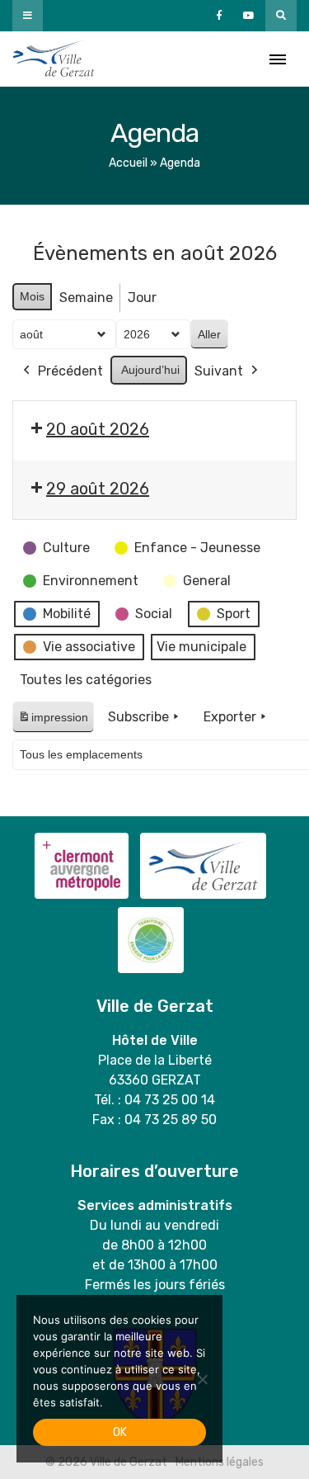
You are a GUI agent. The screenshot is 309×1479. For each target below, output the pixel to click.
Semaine (86, 297)
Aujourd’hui (150, 369)
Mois (32, 296)
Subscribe (138, 717)
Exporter (230, 717)
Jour (142, 297)
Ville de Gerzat (53, 59)
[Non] (202, 1379)
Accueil (128, 163)
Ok (120, 1432)
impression (52, 722)
